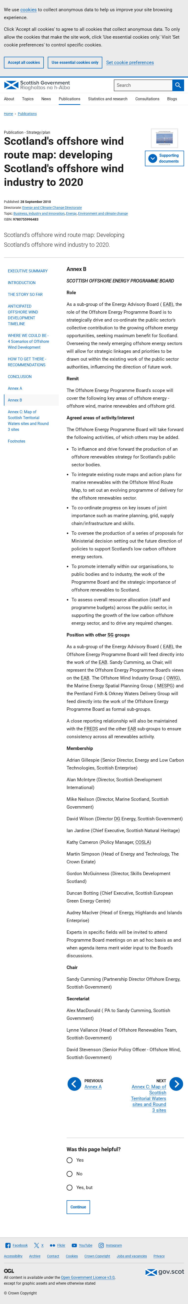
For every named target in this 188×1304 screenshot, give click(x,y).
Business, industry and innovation (39, 213)
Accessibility (13, 1256)
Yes (80, 1160)
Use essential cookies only (75, 62)
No (79, 1174)
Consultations (147, 99)
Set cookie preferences (130, 62)
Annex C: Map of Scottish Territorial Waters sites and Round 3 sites (28, 421)
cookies (28, 9)
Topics (28, 99)
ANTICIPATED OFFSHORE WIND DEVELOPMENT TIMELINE (23, 315)
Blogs (172, 99)
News (46, 99)
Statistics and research (108, 99)
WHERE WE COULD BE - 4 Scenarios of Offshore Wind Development (28, 341)
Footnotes (16, 441)
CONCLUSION (20, 376)
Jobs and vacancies (132, 1256)
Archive (34, 1256)
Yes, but (84, 1187)
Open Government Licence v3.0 (88, 1277)
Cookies (72, 1256)
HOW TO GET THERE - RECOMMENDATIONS (27, 362)
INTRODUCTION (21, 282)
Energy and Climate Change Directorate (52, 208)
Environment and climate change (103, 213)
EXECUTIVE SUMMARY (28, 271)
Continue (78, 1207)
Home (8, 114)
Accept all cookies (24, 62)
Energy (71, 213)
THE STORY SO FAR (25, 294)
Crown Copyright (97, 1256)
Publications (69, 99)
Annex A (15, 388)
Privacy (159, 1256)
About (9, 99)
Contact (53, 1256)
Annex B (15, 400)
